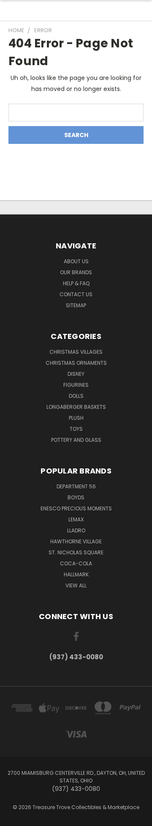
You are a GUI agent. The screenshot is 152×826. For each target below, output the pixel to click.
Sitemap (76, 305)
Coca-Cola (76, 563)
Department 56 (76, 486)
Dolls (76, 395)
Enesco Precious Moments (76, 508)
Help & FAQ (76, 283)
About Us (76, 261)
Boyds (76, 497)
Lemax (76, 519)
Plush (76, 417)
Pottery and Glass (76, 439)
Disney (76, 373)
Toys (76, 428)
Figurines (76, 384)
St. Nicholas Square (76, 552)
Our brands (76, 272)
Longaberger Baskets (76, 406)
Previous (13, 817)
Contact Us (76, 294)
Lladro (76, 530)
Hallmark (76, 574)
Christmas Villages (76, 351)
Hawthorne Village (76, 541)
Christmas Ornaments (76, 362)
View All (76, 585)
